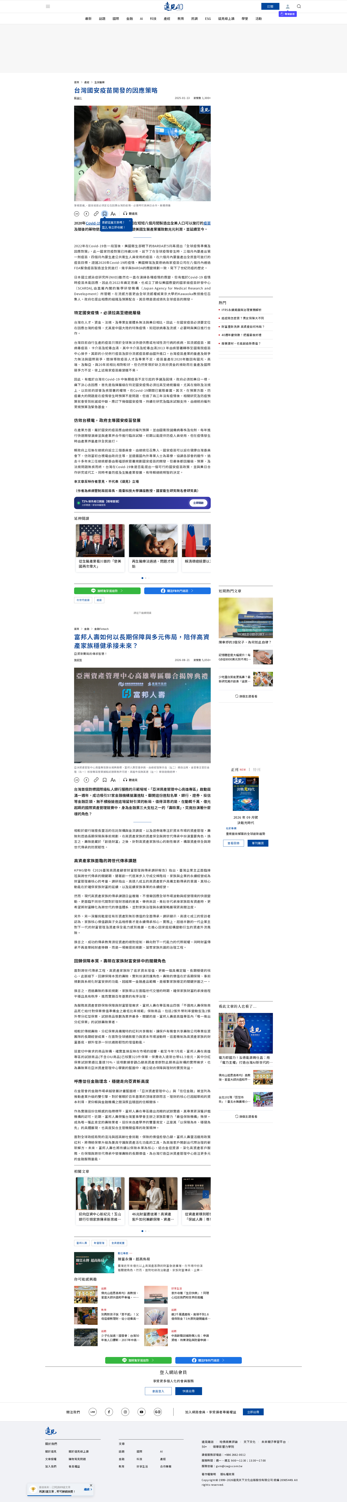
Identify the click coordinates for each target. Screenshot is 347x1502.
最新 (88, 18)
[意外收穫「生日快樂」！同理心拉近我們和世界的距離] (156, 1295)
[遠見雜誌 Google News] (158, 1412)
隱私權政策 (227, 1474)
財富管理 (99, 1243)
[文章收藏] (104, 214)
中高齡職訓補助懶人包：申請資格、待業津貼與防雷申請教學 (190, 1337)
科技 (153, 18)
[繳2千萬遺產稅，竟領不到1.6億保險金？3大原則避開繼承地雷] (156, 1316)
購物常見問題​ (77, 1459)
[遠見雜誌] (173, 6)
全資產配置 (118, 1243)
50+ (204, 1446)
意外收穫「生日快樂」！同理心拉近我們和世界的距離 (190, 1295)
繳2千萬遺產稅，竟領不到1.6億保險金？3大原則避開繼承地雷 (191, 1316)
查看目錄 (234, 843)
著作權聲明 (209, 1474)
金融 (129, 18)
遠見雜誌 (208, 1442)
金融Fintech (101, 629)
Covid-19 (93, 223)
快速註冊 (189, 1391)
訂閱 (270, 6)
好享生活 (176, 1288)
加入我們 (51, 1466)
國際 (116, 18)
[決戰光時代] (246, 793)
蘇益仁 (78, 98)
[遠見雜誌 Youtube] (141, 1412)
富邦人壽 (81, 1243)
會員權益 (74, 1466)
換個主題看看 (248, 696)
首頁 (76, 82)
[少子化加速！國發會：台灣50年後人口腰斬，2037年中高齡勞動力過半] (86, 1337)
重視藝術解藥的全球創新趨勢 (245, 833)
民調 (194, 18)
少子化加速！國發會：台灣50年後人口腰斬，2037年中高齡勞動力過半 (120, 1337)
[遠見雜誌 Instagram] (125, 1412)
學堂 (245, 18)
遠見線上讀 (226, 18)
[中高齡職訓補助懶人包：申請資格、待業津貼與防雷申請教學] (156, 1337)
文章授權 (51, 1459)
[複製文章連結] (96, 213)
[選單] (48, 6)
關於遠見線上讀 (79, 1451)
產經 (167, 18)
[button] (206, 541)
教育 (180, 18)
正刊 (235, 769)
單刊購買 (258, 843)
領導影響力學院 (223, 1446)
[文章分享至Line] (76, 213)
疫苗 (207, 223)
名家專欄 (231, 828)
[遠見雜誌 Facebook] (109, 1412)
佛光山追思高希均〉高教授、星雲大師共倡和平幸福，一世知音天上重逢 (120, 1295)
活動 (258, 18)
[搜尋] (299, 6)
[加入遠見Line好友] (93, 1412)
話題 (102, 18)
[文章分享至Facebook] (86, 213)
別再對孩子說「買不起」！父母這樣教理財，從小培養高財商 (120, 1316)
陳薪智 (78, 660)
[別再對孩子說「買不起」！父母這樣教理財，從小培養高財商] (86, 1316)
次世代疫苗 (83, 600)
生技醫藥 (99, 82)
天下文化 (250, 1442)
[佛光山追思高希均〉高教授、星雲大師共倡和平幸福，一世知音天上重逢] (86, 1295)
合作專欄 (166, 1466)
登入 (105, 227)
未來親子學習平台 (274, 1442)
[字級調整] (113, 213)
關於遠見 (51, 1451)
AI (141, 18)
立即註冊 (253, 1412)
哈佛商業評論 (229, 1442)
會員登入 (158, 1391)
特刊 (257, 769)
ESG (208, 18)
